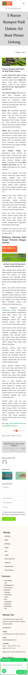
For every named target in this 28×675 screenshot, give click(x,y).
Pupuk (6, 548)
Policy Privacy (8, 588)
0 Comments (18, 435)
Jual (6, 551)
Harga (6, 555)
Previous (18, 52)
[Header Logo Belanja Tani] (7, 2)
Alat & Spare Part (10, 559)
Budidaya (7, 544)
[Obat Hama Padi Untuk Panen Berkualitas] (21, 476)
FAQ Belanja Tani (9, 585)
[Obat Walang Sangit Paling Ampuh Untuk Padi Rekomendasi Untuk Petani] (7, 476)
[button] (3, 476)
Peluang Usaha (9, 566)
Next (23, 52)
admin (4, 435)
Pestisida (13, 435)
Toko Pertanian (9, 570)
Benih (6, 540)
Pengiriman (7, 604)
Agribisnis (8, 563)
